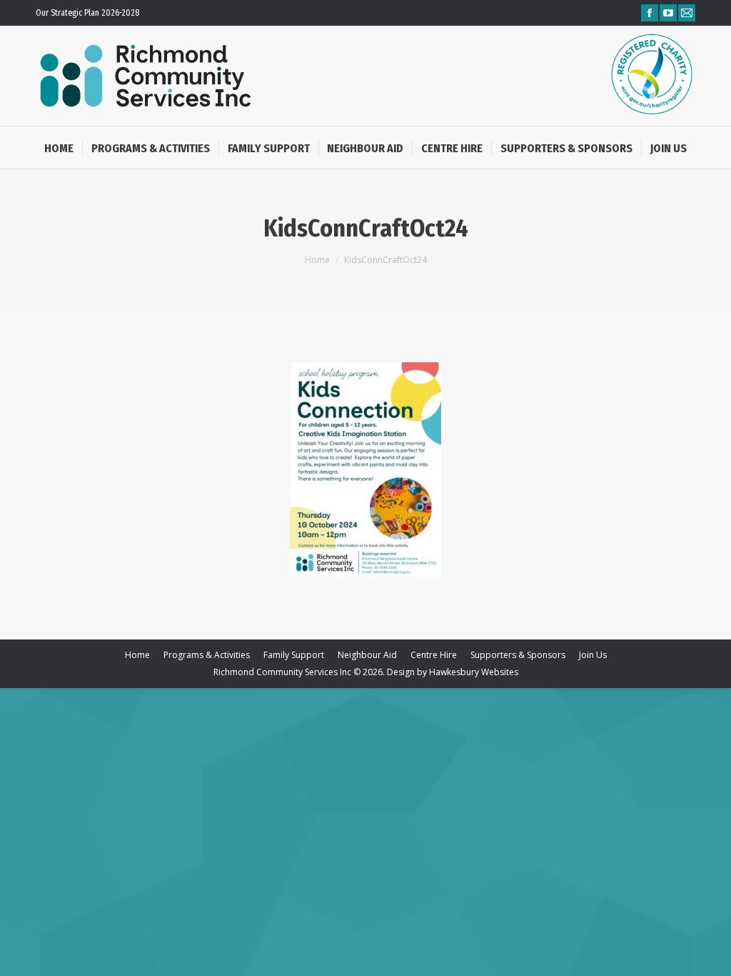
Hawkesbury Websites (473, 672)
